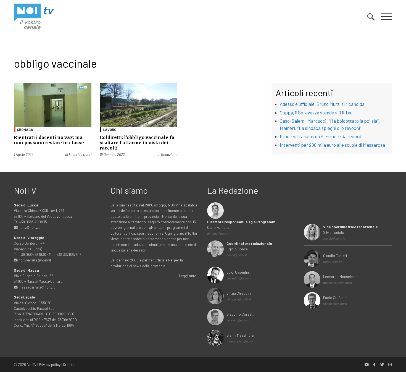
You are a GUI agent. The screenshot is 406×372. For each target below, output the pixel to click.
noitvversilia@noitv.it (34, 260)
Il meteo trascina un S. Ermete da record (320, 136)
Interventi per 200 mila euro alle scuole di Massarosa (332, 145)
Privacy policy (49, 364)
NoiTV (31, 364)
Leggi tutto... (189, 275)
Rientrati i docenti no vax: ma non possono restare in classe (49, 140)
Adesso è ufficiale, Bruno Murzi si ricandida (322, 104)
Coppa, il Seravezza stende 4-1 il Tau (316, 112)
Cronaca (25, 129)
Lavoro (109, 129)
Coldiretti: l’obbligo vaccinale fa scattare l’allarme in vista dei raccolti (137, 143)
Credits (68, 364)
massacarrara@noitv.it (36, 287)
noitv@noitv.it (29, 227)
